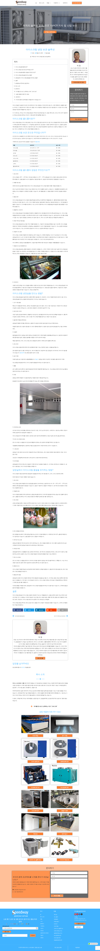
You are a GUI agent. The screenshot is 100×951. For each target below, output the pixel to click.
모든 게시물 (40, 658)
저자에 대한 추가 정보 (78, 82)
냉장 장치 (22, 352)
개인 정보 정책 (57, 947)
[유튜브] (75, 914)
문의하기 (17, 89)
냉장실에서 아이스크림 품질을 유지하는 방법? (26, 78)
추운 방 (34, 56)
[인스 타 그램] (82, 914)
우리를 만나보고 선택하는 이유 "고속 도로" (26, 91)
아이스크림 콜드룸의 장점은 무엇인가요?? (25, 72)
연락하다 (65, 3)
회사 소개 (41, 3)
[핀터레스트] (77, 914)
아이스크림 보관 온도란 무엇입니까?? (24, 69)
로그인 (23, 667)
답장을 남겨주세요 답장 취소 (22, 83)
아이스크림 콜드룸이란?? (21, 67)
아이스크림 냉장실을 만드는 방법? (23, 75)
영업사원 (37, 141)
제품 (48, 3)
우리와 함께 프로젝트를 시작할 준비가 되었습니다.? (28, 99)
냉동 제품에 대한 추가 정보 (22, 94)
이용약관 (77, 947)
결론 (16, 80)
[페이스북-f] (79, 914)
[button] (18, 610)
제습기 (36, 359)
